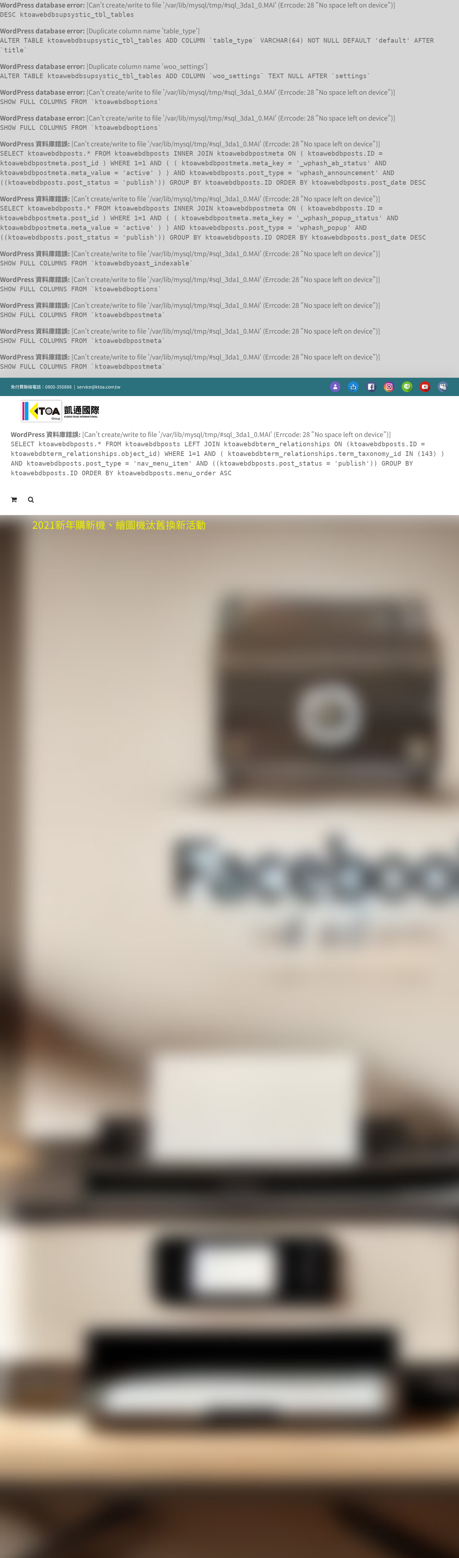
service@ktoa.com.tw (98, 386)
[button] (31, 499)
